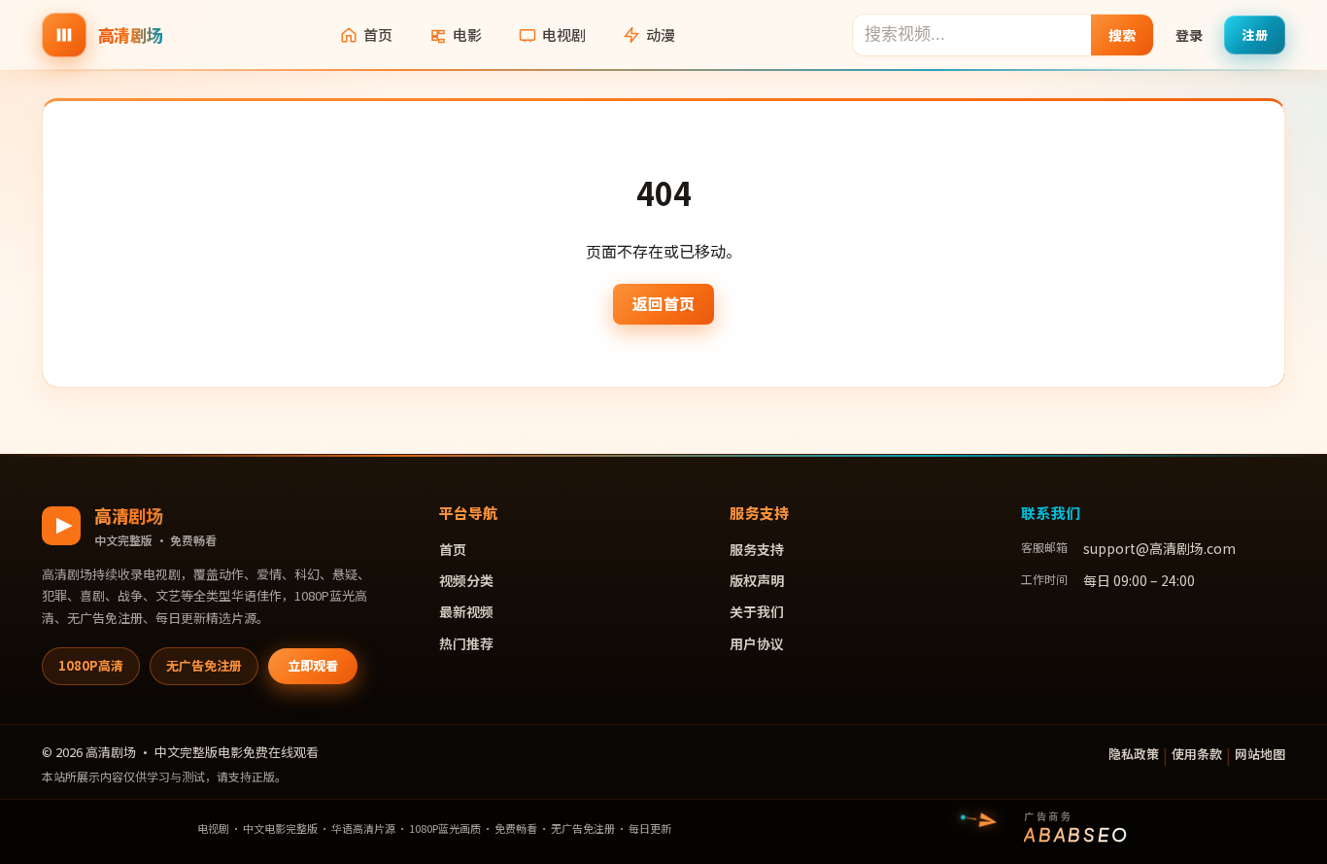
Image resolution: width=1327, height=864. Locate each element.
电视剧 (564, 34)
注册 (1255, 34)
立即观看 (313, 665)
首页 (377, 34)
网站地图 (1260, 753)
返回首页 (663, 303)
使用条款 (1197, 753)
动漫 (660, 34)
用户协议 (757, 643)
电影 (467, 34)
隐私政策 (1133, 753)
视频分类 (466, 580)
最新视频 (466, 611)
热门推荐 (466, 643)
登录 (1189, 35)
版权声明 (757, 580)
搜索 (1122, 35)
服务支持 (757, 549)
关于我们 (757, 611)
